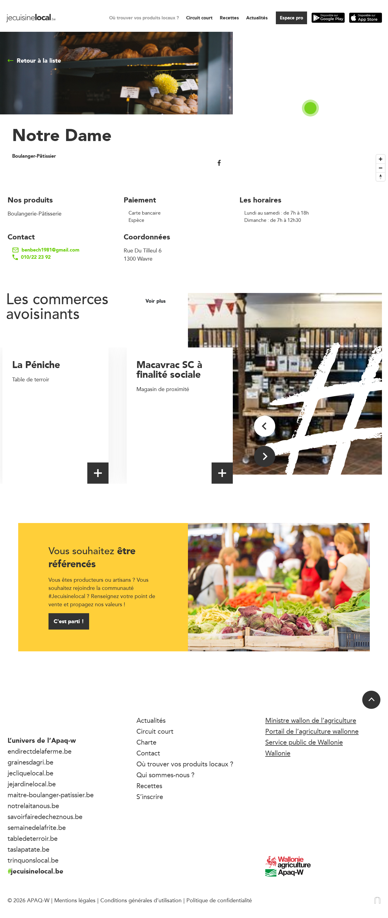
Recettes (229, 17)
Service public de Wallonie (304, 742)
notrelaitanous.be (33, 806)
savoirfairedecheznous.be (45, 816)
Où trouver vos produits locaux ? (144, 17)
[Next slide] (264, 456)
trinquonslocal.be (33, 860)
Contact (148, 753)
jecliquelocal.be (30, 773)
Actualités (257, 17)
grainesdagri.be (30, 762)
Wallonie (277, 753)
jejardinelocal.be (32, 784)
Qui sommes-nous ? (165, 775)
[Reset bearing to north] (380, 176)
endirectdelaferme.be (40, 751)
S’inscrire (149, 796)
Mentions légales (74, 900)
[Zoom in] (380, 159)
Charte (146, 742)
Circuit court (199, 17)
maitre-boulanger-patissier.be (51, 795)
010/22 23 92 (36, 257)
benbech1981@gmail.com (50, 250)
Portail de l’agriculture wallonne (312, 731)
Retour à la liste (39, 60)
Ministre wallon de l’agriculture (310, 720)
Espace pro (291, 17)
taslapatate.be (28, 849)
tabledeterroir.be (33, 838)
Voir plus (156, 301)
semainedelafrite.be (37, 827)
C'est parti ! (69, 621)
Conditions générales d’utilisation (141, 900)
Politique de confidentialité (219, 900)
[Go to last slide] (264, 426)
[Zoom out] (380, 167)
